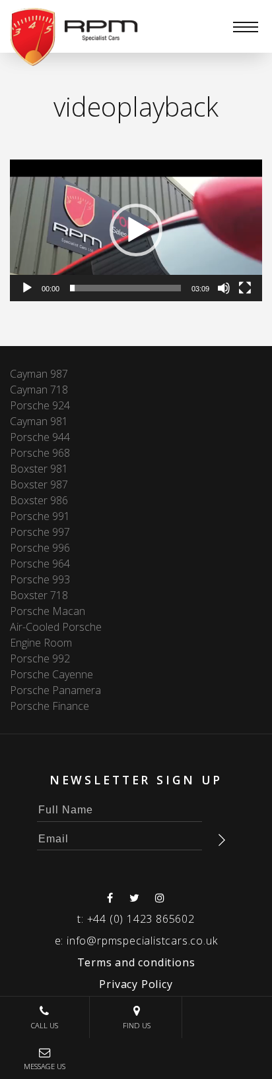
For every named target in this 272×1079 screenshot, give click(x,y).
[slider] (125, 288)
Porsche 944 (40, 437)
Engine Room (41, 642)
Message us (44, 1066)
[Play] (27, 288)
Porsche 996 (40, 547)
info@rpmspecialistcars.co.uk (142, 940)
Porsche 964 (40, 563)
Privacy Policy (135, 984)
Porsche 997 (40, 532)
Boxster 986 (39, 500)
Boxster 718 (39, 595)
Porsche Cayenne (51, 674)
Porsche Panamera (55, 690)
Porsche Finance (49, 706)
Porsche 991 (40, 516)
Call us (44, 1025)
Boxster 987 (39, 484)
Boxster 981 (39, 468)
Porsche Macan (47, 611)
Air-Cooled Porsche (56, 627)
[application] (136, 230)
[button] (136, 230)
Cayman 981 (39, 421)
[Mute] (223, 288)
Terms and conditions (136, 962)
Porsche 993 (40, 579)
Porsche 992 (40, 658)
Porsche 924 (40, 405)
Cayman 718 (39, 389)
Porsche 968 (40, 453)
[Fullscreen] (245, 288)
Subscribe (222, 839)
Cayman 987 (39, 373)
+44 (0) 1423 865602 (141, 919)
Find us (137, 1025)
